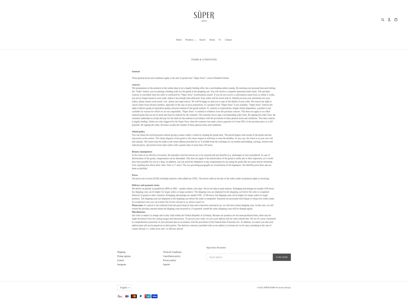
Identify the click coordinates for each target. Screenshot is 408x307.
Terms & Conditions (172, 252)
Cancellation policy (171, 256)
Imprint (166, 264)
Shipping (121, 252)
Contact (120, 260)
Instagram (121, 264)
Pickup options (124, 256)
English (123, 287)
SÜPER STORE (269, 288)
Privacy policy (169, 260)
